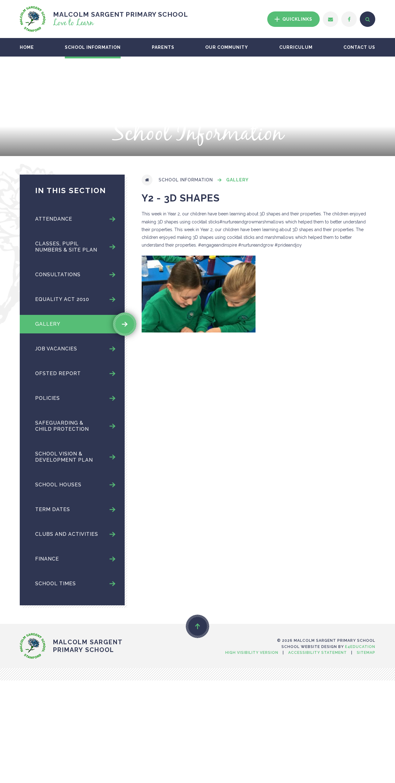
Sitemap (366, 652)
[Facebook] (349, 19)
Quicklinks (296, 19)
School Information (186, 179)
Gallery (237, 179)
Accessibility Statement (317, 652)
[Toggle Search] (367, 19)
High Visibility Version (251, 652)
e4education (360, 647)
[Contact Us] (330, 19)
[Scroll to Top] (197, 626)
